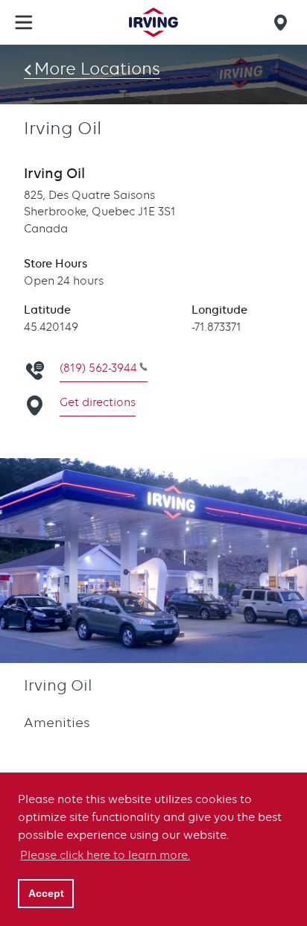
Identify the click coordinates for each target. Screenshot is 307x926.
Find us (283, 22)
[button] (24, 22)
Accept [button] (46, 893)
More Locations (97, 68)
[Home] (153, 22)
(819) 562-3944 (98, 368)
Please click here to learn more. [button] (105, 855)
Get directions (98, 402)
